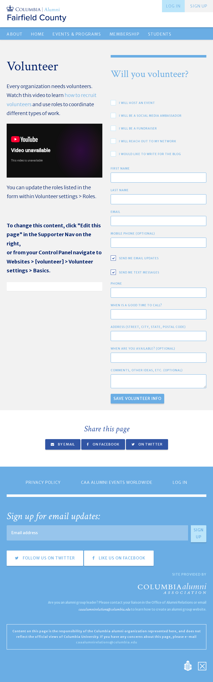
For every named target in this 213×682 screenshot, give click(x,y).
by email (66, 444)
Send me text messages (139, 272)
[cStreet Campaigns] (202, 665)
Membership (125, 34)
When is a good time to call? (136, 305)
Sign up (198, 6)
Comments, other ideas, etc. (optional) (147, 370)
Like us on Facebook (121, 558)
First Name (120, 168)
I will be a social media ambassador (150, 116)
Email (115, 212)
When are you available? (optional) (143, 348)
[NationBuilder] (190, 665)
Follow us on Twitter (48, 558)
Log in (173, 6)
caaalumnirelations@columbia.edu (104, 609)
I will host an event (137, 103)
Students (160, 34)
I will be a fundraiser (138, 128)
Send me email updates (139, 258)
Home (37, 34)
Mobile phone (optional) (133, 233)
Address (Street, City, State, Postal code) (148, 327)
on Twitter (150, 444)
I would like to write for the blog (150, 154)
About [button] (15, 34)
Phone (116, 283)
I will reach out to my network (147, 141)
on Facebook (106, 444)
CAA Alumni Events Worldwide (117, 482)
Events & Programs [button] (77, 34)
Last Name (120, 190)
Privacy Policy (43, 482)
